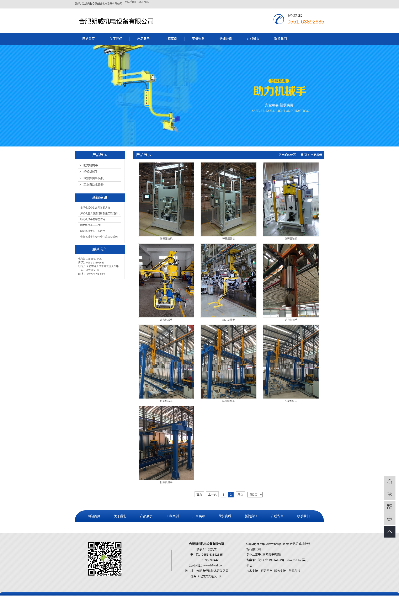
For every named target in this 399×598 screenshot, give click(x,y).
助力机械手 (90, 165)
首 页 (303, 154)
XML (146, 1)
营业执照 (94, 527)
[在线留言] (389, 519)
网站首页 (88, 39)
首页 (199, 494)
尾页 (240, 494)
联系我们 (280, 39)
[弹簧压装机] (166, 199)
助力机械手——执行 (91, 225)
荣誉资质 (198, 39)
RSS (139, 1)
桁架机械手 (90, 171)
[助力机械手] (166, 280)
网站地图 (130, 1)
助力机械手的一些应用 (92, 231)
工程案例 (171, 39)
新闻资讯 (225, 39)
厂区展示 (198, 516)
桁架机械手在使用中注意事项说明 (99, 236)
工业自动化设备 (93, 184)
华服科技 (294, 570)
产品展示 (143, 39)
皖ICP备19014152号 (271, 560)
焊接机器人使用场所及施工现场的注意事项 (100, 213)
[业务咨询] (389, 482)
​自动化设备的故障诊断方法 (95, 207)
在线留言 (253, 39)
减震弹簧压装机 (93, 178)
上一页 (212, 494)
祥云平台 (266, 570)
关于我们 (116, 39)
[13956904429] (389, 494)
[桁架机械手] (166, 362)
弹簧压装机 (166, 238)
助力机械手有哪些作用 (92, 219)
